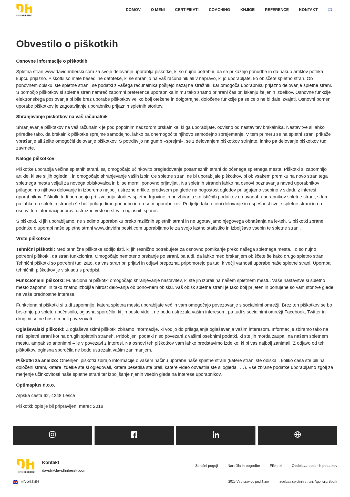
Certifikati (187, 9)
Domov (133, 9)
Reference (277, 9)
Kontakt (308, 9)
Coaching (219, 9)
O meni (158, 9)
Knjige (247, 9)
